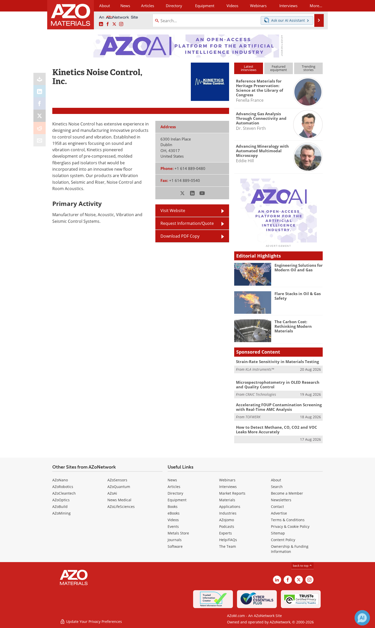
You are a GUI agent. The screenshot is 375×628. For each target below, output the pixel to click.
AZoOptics (61, 499)
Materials (227, 499)
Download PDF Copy (179, 236)
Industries (227, 513)
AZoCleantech (64, 493)
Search (277, 486)
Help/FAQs (228, 539)
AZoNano (60, 480)
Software (175, 546)
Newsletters (281, 499)
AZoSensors (117, 480)
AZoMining (61, 513)
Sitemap (278, 533)
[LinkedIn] (39, 91)
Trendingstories (308, 68)
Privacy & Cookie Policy (290, 526)
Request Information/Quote (187, 223)
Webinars (227, 480)
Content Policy (283, 539)
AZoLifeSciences (121, 506)
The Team (227, 546)
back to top (301, 565)
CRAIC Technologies (260, 394)
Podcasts (226, 526)
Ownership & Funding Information (289, 549)
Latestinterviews (248, 68)
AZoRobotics (62, 486)
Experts (225, 533)
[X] (39, 116)
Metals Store (178, 533)
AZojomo (226, 519)
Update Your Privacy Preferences (93, 621)
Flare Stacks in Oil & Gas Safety (297, 296)
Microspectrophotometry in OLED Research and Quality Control (277, 384)
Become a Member (287, 493)
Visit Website (172, 210)
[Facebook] (39, 103)
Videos (173, 519)
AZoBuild (60, 506)
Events (173, 526)
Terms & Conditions (288, 519)
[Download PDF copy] (39, 79)
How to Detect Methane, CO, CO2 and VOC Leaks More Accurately (276, 429)
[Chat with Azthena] (362, 617)
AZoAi (112, 493)
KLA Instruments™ (259, 369)
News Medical (119, 499)
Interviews (228, 486)
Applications (229, 506)
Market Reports (232, 493)
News (172, 480)
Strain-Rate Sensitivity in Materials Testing (277, 361)
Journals (175, 539)
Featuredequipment (278, 68)
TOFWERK (252, 416)
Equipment (177, 499)
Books (173, 506)
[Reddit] (39, 128)
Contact (277, 506)
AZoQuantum (118, 486)
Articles (174, 486)
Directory (174, 5)
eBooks (174, 513)
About (276, 480)
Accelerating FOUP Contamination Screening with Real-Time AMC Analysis (279, 407)
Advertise (279, 513)
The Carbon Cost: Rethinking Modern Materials (293, 326)
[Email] (39, 140)
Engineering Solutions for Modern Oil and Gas (298, 267)
